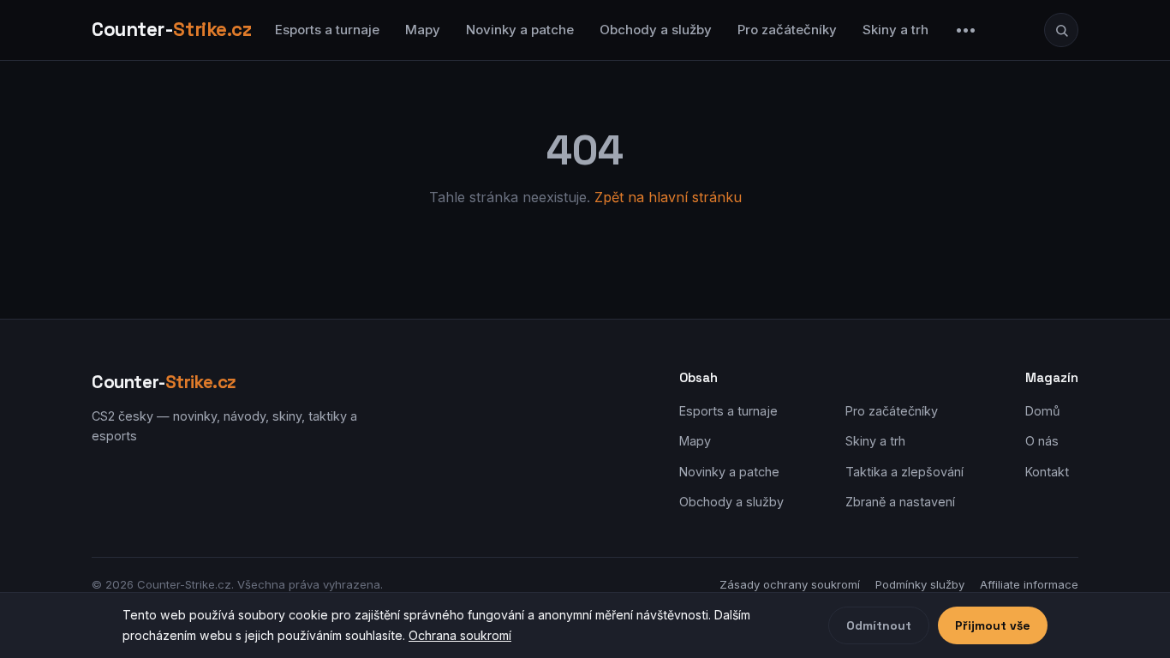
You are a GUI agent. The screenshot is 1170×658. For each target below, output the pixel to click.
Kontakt (1047, 471)
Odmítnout (878, 625)
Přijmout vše (992, 625)
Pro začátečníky (787, 29)
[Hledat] (1061, 30)
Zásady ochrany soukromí (789, 584)
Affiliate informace (1029, 584)
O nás (1042, 441)
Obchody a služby (656, 29)
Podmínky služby (919, 584)
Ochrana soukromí (460, 635)
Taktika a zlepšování (904, 471)
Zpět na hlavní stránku (668, 197)
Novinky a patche (520, 29)
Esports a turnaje (327, 29)
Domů (1042, 411)
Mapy (422, 29)
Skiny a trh (895, 29)
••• (966, 29)
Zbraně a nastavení (900, 501)
